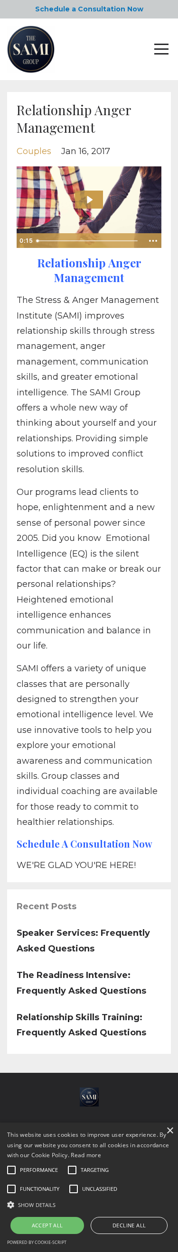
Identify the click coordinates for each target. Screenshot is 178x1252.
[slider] (88, 240)
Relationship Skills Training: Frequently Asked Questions (81, 1025)
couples (34, 151)
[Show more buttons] (153, 240)
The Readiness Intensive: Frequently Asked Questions (81, 983)
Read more (86, 1155)
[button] (89, 1205)
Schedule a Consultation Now (89, 9)
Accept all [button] (47, 1225)
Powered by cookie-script (36, 1242)
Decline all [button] (129, 1225)
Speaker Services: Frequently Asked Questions (83, 940)
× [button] (169, 1130)
